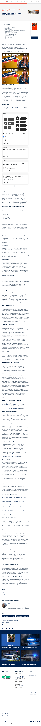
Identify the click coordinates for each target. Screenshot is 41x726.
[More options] (27, 1)
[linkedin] (35, 721)
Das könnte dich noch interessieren (10, 34)
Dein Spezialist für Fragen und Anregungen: (12, 37)
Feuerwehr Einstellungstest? (13, 107)
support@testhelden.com (20, 677)
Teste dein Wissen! (8, 28)
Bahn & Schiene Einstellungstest (7, 715)
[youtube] (39, 723)
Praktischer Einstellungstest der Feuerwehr (10, 504)
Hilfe (16, 679)
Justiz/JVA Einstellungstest (6, 711)
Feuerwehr (7, 9)
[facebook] (31, 721)
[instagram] (33, 721)
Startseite (3, 9)
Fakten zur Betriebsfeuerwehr (9, 31)
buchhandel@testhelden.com (21, 689)
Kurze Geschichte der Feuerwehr (10, 27)
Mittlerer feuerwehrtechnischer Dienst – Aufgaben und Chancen (14, 510)
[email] (30, 721)
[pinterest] (37, 721)
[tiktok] (39, 721)
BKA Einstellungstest (5, 706)
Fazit (5, 33)
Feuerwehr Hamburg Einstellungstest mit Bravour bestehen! (13, 501)
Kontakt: (6, 38)
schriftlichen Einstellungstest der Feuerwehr (10, 456)
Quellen (6, 36)
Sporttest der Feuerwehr (17, 455)
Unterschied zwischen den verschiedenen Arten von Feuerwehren (15, 30)
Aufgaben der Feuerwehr (9, 29)
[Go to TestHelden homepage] (4, 1)
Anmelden (37, 1)
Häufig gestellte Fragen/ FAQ (9, 35)
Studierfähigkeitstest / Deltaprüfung (5, 709)
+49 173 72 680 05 (21, 676)
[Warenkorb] (34, 1)
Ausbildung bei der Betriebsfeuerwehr (11, 32)
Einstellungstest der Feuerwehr (16, 453)
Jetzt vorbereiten (34, 37)
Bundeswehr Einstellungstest (6, 704)
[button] (3, 628)
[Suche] (32, 1)
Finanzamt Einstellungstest (6, 713)
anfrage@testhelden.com (20, 685)
